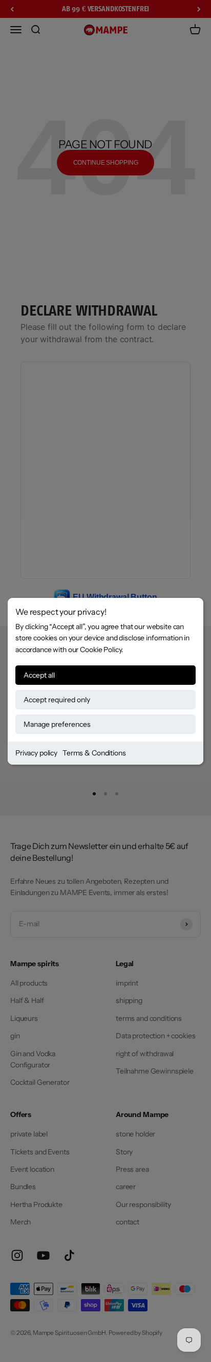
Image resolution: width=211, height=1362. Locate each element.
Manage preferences (57, 724)
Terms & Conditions (93, 752)
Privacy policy (36, 752)
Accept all (39, 675)
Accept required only (57, 699)
